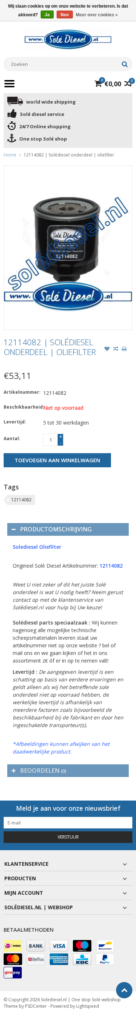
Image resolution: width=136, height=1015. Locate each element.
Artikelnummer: (22, 392)
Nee (65, 14)
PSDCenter (36, 1006)
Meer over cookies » (97, 14)
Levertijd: (15, 422)
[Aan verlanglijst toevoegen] (107, 349)
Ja (47, 14)
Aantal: (12, 438)
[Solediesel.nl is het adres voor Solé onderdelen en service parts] (68, 38)
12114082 (21, 500)
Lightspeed (87, 1006)
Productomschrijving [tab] (56, 529)
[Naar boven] (124, 990)
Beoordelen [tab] (43, 770)
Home (10, 155)
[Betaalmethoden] (13, 946)
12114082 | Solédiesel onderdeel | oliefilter (69, 155)
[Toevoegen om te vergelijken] (115, 349)
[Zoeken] (124, 64)
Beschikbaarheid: (22, 407)
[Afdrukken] (124, 349)
